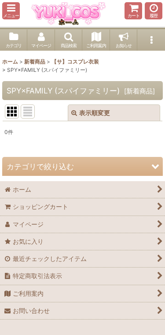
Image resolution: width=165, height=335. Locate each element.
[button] (11, 10)
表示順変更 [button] (94, 112)
